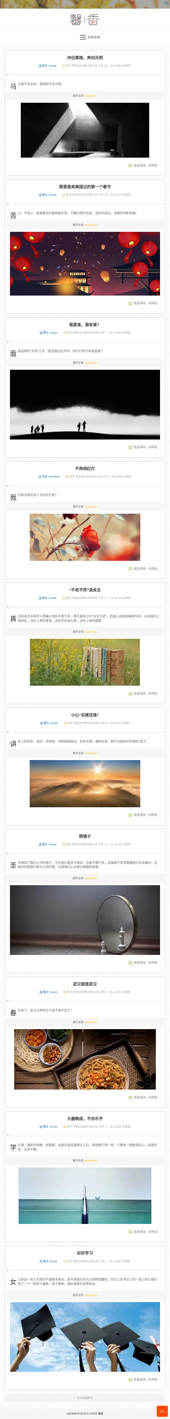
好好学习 (85, 1253)
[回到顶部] (162, 1411)
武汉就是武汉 (85, 984)
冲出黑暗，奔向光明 (85, 58)
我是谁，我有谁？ (85, 325)
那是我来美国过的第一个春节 (85, 187)
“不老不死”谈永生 (85, 590)
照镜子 (85, 836)
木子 (68, 65)
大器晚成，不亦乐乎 (85, 1119)
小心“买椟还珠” (85, 715)
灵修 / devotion (51, 476)
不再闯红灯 (85, 469)
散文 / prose (49, 65)
